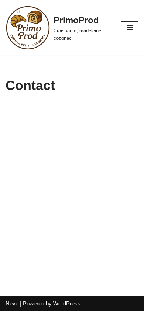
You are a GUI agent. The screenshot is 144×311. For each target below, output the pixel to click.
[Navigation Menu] (129, 27)
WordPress (66, 303)
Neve (12, 303)
